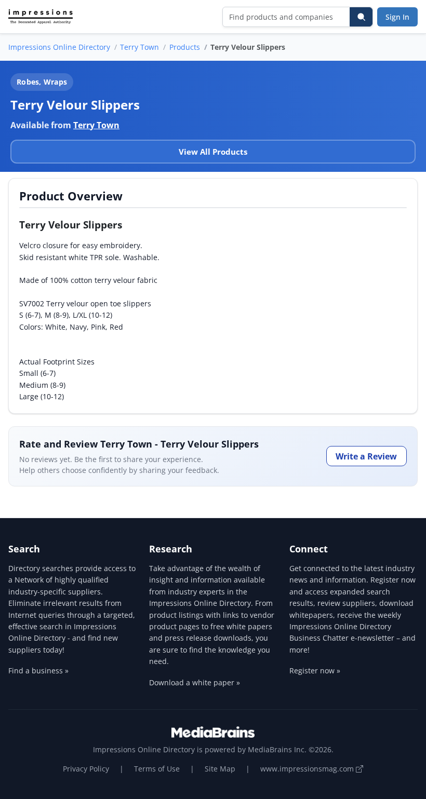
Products (184, 47)
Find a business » (38, 670)
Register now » (314, 670)
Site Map (220, 769)
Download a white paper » (194, 682)
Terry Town (139, 47)
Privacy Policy (86, 769)
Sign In (397, 17)
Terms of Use (157, 769)
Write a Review (366, 456)
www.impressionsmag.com (308, 769)
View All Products (213, 151)
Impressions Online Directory (59, 47)
